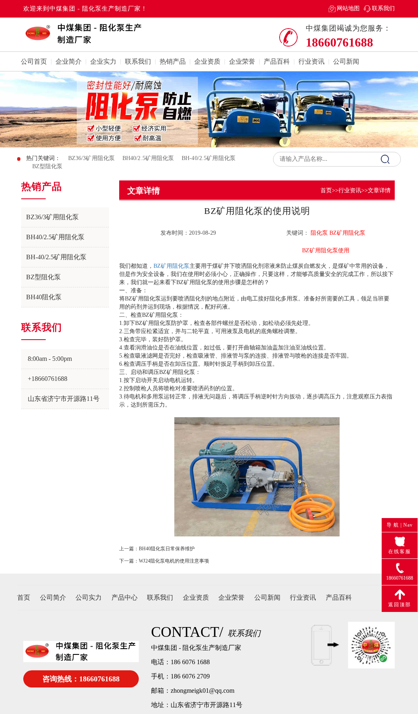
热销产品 (173, 61)
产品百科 (277, 61)
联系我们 (383, 8)
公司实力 (89, 597)
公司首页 (34, 61)
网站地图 (348, 8)
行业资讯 (311, 61)
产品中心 (124, 597)
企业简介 (69, 61)
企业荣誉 (242, 61)
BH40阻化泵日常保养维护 (167, 549)
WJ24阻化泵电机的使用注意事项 (174, 561)
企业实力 (103, 61)
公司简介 (53, 597)
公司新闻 (346, 61)
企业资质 (207, 61)
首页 (326, 190)
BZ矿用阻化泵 (171, 266)
